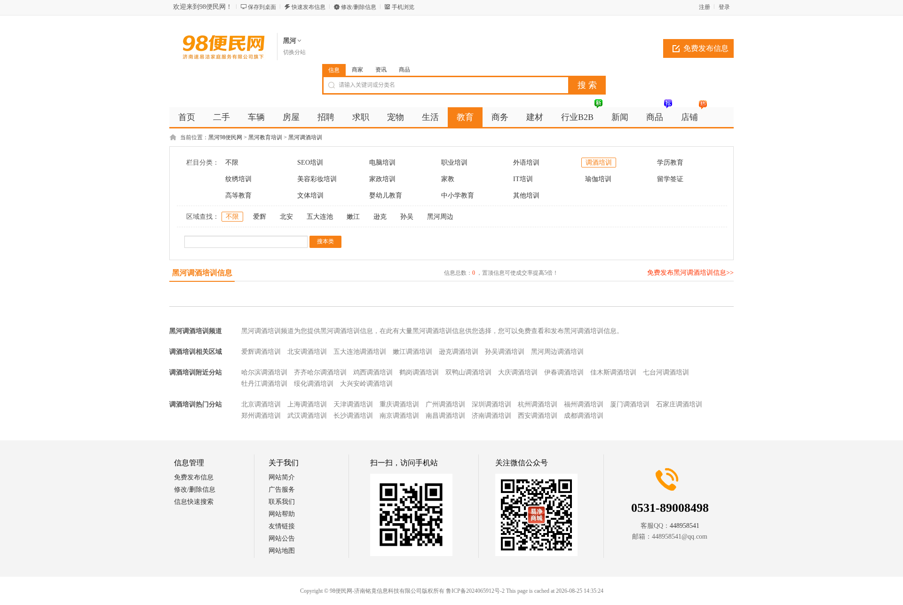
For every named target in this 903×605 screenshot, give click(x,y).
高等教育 (238, 195)
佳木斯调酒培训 (613, 372)
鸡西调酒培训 (373, 372)
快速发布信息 (308, 7)
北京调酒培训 (261, 404)
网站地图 (282, 550)
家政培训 (382, 179)
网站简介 (282, 477)
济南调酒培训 (491, 415)
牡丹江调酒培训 (264, 383)
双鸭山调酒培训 (468, 372)
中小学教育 (457, 195)
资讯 (381, 69)
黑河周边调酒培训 (557, 351)
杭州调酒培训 (537, 404)
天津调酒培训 (353, 404)
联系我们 (282, 501)
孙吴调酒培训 (504, 351)
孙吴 (406, 216)
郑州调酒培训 (261, 415)
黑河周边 (440, 216)
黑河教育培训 (265, 137)
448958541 (684, 525)
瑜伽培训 (598, 179)
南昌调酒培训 (445, 415)
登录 (724, 7)
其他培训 (526, 195)
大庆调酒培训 (518, 372)
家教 (447, 179)
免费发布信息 (706, 48)
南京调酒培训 (399, 415)
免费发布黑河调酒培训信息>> (690, 272)
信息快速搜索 (194, 501)
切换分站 (294, 52)
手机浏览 (403, 7)
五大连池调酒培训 (359, 351)
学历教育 (670, 162)
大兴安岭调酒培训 (366, 383)
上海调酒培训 (307, 404)
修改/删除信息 (358, 7)
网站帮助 (282, 513)
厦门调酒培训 (630, 404)
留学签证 (670, 179)
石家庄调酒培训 (679, 404)
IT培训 (523, 179)
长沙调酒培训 (353, 415)
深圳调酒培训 (491, 404)
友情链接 (282, 526)
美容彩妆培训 (317, 179)
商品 (404, 69)
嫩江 (353, 216)
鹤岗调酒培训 (419, 372)
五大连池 (320, 216)
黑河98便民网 (225, 137)
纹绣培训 (238, 179)
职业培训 (454, 162)
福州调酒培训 (583, 404)
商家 (357, 69)
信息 (334, 70)
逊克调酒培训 (458, 351)
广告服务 (282, 489)
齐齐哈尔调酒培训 (320, 372)
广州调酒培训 (445, 404)
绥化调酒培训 (313, 383)
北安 (286, 216)
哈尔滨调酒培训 (264, 372)
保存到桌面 (262, 7)
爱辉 (259, 216)
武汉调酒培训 (307, 415)
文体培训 (310, 195)
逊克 (380, 216)
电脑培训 (382, 162)
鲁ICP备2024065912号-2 (475, 591)
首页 (186, 117)
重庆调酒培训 (399, 404)
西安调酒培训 (537, 415)
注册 (704, 7)
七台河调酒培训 (666, 372)
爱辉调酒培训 (261, 351)
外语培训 (526, 162)
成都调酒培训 (583, 415)
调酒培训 (599, 162)
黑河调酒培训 (305, 137)
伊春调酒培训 (564, 372)
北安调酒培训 (307, 351)
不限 (231, 162)
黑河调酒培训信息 (202, 273)
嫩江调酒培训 (412, 351)
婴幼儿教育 (385, 195)
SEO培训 (310, 162)
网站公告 (282, 538)
